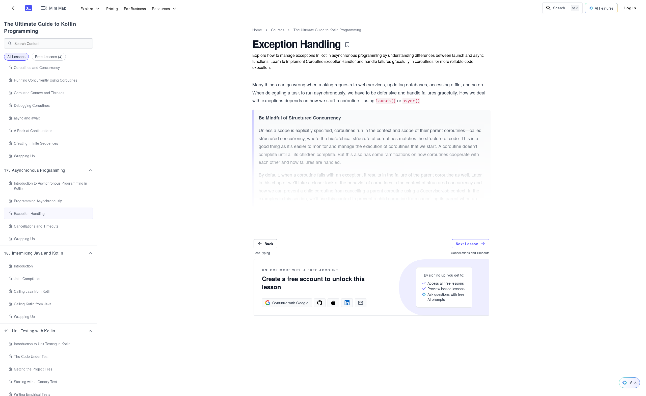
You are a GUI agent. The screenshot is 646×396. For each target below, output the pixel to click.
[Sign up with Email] (360, 302)
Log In (630, 8)
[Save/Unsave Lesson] (347, 45)
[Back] (14, 8)
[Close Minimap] (97, 35)
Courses (277, 29)
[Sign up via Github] (320, 302)
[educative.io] (28, 8)
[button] (48, 170)
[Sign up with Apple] (333, 302)
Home (257, 29)
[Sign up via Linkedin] (347, 302)
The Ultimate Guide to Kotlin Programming (40, 27)
